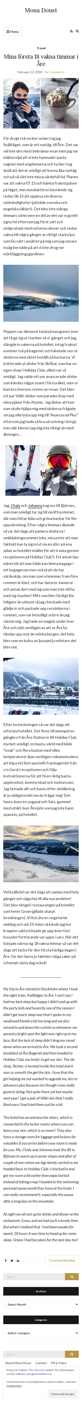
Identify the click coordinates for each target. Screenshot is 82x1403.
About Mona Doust (18, 1363)
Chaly (15, 505)
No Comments (55, 72)
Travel (41, 48)
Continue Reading (62, 1260)
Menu (14, 31)
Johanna (35, 505)
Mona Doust (41, 10)
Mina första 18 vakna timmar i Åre (41, 60)
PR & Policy (58, 1363)
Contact (41, 1363)
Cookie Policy (14, 1385)
